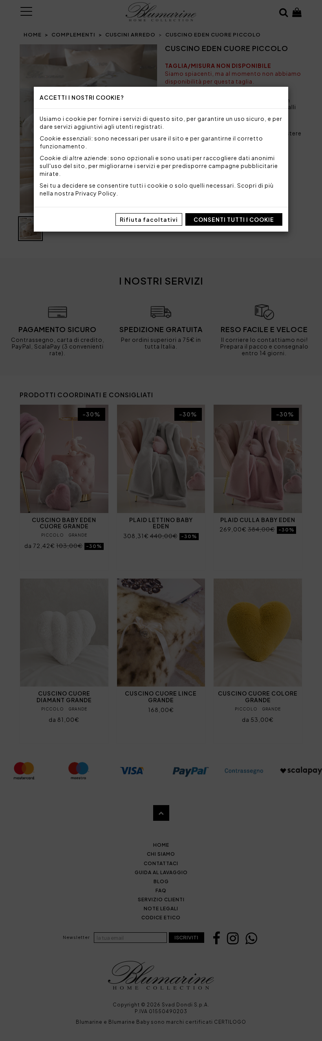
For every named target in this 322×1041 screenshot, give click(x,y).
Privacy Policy (95, 193)
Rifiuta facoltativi (149, 219)
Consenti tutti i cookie (234, 219)
